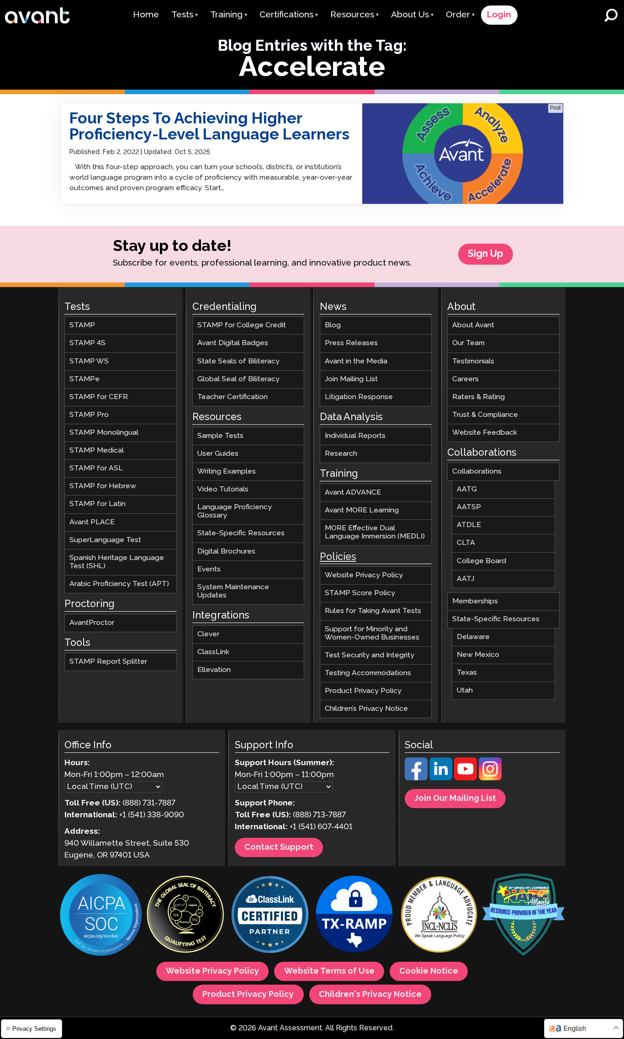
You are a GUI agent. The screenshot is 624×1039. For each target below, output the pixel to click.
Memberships (475, 601)
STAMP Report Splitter (108, 662)
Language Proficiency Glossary (234, 511)
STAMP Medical (96, 450)
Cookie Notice (428, 971)
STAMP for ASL (96, 468)
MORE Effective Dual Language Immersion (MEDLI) (375, 532)
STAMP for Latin (97, 504)
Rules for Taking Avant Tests (373, 611)
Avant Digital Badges (232, 343)
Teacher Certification (232, 396)
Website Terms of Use (329, 971)
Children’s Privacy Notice (366, 709)
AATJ (465, 578)
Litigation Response (359, 396)
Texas (467, 673)
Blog (333, 325)
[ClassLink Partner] (270, 916)
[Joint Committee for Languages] (439, 916)
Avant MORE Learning (362, 510)
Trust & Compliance (485, 414)
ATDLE (469, 525)
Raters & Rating (478, 396)
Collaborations (477, 471)
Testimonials (473, 361)
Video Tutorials (223, 489)
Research (341, 453)
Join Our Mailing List (455, 798)
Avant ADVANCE (353, 492)
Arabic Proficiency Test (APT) (119, 584)
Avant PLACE (92, 522)
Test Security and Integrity (369, 655)
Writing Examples (226, 471)
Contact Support (278, 847)
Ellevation (214, 670)
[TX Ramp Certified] (354, 916)
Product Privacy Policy (363, 691)
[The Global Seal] (185, 916)
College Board (481, 561)
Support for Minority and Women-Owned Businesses (372, 633)
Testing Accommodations (368, 673)
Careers (465, 379)
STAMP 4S (87, 343)
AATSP (469, 507)
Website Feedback (484, 433)
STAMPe (84, 379)
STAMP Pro (89, 414)
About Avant (473, 325)
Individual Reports (355, 435)
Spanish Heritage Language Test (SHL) (116, 562)
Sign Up (485, 254)
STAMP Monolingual (103, 433)
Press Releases (351, 343)
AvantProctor (91, 623)
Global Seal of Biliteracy (238, 379)
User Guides (217, 453)
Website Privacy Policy (364, 575)
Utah (465, 690)
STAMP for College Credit (241, 325)
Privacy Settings (33, 1028)
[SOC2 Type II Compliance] (101, 916)
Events (209, 569)
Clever (208, 634)
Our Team (468, 343)
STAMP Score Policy (360, 593)
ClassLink (213, 652)
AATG (467, 489)
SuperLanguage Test (105, 539)
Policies (338, 556)
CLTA (466, 543)
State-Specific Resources (241, 533)
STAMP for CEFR (98, 396)
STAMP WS (89, 361)
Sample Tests (220, 435)
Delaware (473, 637)
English (574, 1029)
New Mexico (478, 655)
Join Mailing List (351, 379)
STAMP (82, 325)
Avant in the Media (356, 361)
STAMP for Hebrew (102, 486)
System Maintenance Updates (233, 591)
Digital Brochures (226, 551)
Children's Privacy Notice (370, 994)
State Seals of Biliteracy (238, 361)
